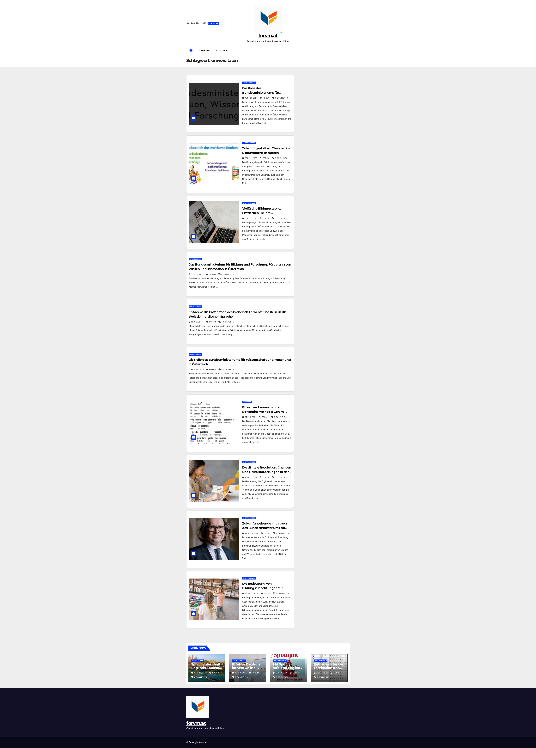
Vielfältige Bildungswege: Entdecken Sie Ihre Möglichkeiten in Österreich (263, 213)
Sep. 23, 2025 (251, 158)
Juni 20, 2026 (251, 98)
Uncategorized (249, 82)
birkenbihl (247, 402)
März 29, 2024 (252, 533)
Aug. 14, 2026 (200, 673)
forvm (266, 98)
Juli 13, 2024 (251, 477)
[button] (348, 50)
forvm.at (268, 36)
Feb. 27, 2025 (197, 322)
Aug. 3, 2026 (281, 673)
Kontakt (222, 50)
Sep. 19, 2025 (197, 274)
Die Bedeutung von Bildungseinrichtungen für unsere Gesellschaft (262, 588)
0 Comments (281, 98)
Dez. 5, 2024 (250, 417)
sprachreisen (197, 660)
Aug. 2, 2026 (322, 673)
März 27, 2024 (252, 593)
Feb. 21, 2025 (197, 370)
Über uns (204, 50)
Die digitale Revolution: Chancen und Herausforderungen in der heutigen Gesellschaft (266, 472)
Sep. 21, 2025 (251, 218)
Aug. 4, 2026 (241, 673)
